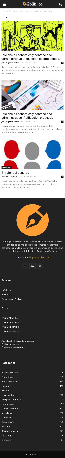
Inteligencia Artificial (11, 399)
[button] (61, 4)
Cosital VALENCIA (10, 331)
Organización (8, 422)
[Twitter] (40, 266)
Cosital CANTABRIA (11, 322)
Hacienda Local (9, 395)
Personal (6, 426)
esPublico (6, 290)
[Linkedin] (32, 266)
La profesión (7, 50)
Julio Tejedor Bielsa (10, 63)
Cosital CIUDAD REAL (12, 326)
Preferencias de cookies (13, 347)
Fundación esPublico (12, 299)
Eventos (5, 390)
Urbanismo (7, 440)
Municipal (6, 417)
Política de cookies (10, 344)
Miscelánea (6, 168)
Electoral (6, 386)
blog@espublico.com (39, 257)
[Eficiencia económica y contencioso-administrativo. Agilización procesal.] (32, 95)
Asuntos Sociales (10, 372)
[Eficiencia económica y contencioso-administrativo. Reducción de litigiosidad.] (32, 36)
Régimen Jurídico (10, 431)
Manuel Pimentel (9, 177)
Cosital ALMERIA (10, 317)
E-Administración (10, 381)
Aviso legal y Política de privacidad (18, 341)
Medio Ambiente (8, 109)
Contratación (8, 377)
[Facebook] (25, 266)
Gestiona (6, 294)
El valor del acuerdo (15, 173)
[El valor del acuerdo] (32, 154)
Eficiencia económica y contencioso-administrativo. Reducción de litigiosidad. (31, 57)
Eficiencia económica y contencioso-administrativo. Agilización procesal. (27, 115)
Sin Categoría (8, 435)
